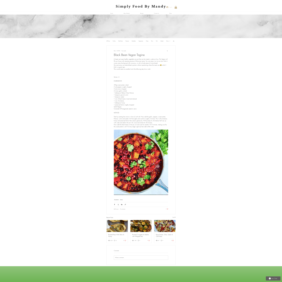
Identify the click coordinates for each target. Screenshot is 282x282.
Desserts (127, 41)
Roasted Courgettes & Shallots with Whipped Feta (140, 235)
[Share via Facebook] (114, 204)
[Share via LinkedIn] (121, 204)
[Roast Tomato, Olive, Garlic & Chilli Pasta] (164, 226)
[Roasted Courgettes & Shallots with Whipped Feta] (141, 226)
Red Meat (120, 41)
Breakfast (134, 41)
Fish (157, 41)
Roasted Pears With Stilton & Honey (116, 235)
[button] (175, 7)
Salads (161, 41)
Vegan (121, 199)
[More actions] (167, 51)
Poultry (114, 41)
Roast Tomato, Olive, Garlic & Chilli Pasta (164, 235)
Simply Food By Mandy (141, 6)
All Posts (108, 41)
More (167, 41)
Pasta (147, 41)
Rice (152, 41)
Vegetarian (141, 41)
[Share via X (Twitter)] (118, 204)
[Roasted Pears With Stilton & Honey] (117, 226)
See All (174, 217)
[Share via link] (125, 204)
